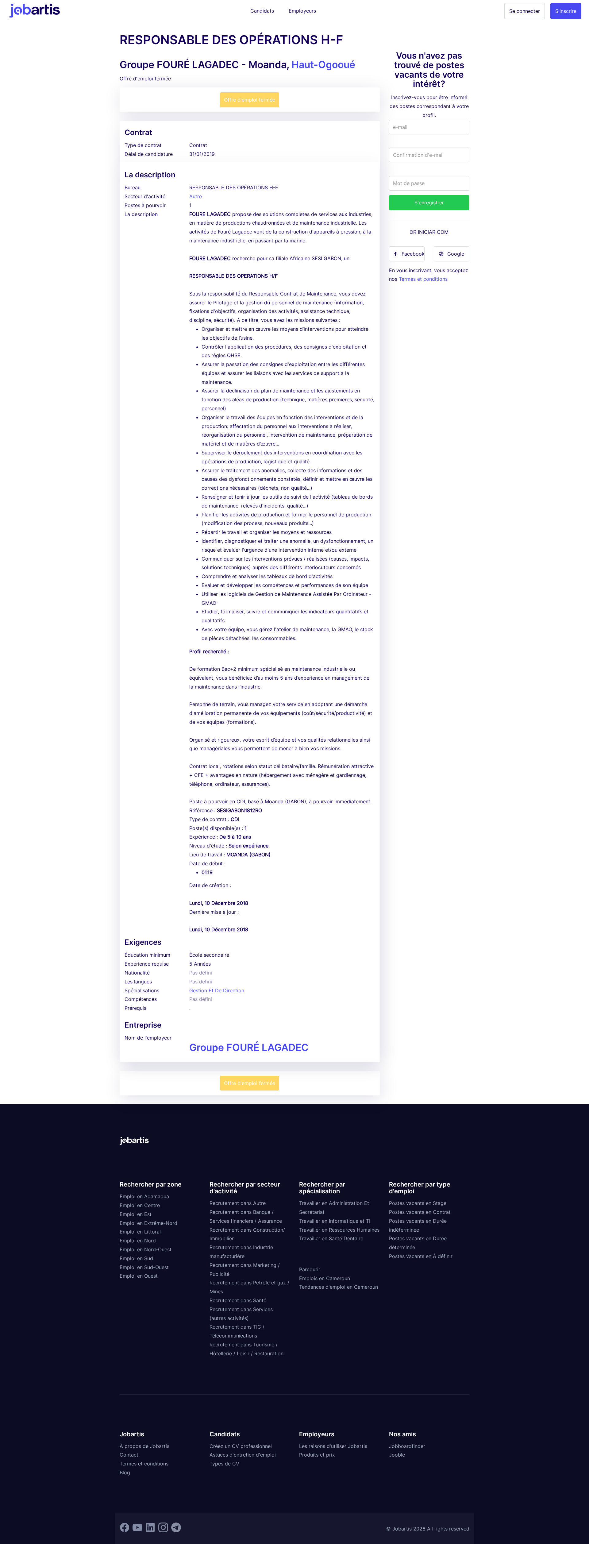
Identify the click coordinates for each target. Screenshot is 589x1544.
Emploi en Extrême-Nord (148, 1223)
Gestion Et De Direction (216, 990)
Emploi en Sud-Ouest (144, 1267)
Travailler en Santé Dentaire (331, 1238)
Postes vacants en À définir (420, 1256)
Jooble (397, 1455)
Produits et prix (317, 1455)
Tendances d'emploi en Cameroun (338, 1287)
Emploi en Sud (136, 1258)
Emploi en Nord (138, 1240)
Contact (129, 1455)
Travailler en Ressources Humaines (339, 1230)
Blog (125, 1472)
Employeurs (302, 11)
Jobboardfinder (407, 1446)
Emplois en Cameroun (324, 1278)
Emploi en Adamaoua (144, 1196)
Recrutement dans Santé (238, 1300)
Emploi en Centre (140, 1205)
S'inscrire (565, 11)
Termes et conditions (423, 279)
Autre (195, 196)
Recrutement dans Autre (238, 1203)
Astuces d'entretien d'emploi (243, 1455)
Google (455, 254)
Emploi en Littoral (140, 1232)
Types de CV (224, 1464)
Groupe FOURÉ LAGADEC (249, 1047)
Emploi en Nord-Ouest (145, 1249)
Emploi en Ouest (139, 1276)
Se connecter (524, 11)
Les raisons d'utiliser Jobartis (333, 1446)
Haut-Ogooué (323, 65)
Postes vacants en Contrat (420, 1212)
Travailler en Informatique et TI (334, 1221)
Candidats (262, 11)
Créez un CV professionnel (241, 1446)
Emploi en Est (136, 1214)
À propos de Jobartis (144, 1446)
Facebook (413, 254)
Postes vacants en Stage (417, 1203)
